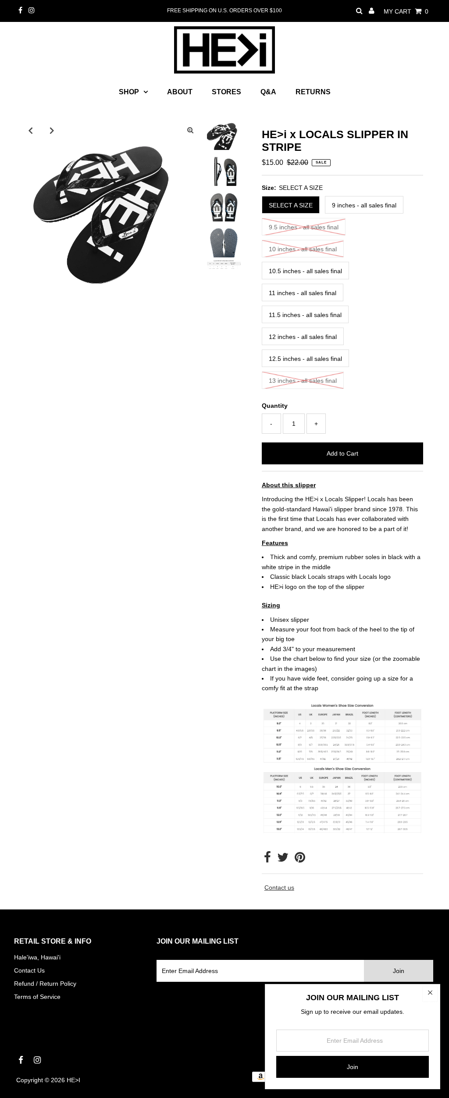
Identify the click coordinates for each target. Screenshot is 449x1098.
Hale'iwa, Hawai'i (37, 957)
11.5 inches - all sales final (305, 314)
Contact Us (29, 970)
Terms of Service (37, 996)
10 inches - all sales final (303, 249)
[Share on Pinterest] (300, 859)
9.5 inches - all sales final (304, 227)
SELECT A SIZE (291, 205)
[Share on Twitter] (283, 859)
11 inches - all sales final (302, 292)
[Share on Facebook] (267, 859)
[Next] (51, 130)
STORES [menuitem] (226, 92)
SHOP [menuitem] (129, 92)
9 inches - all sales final (364, 205)
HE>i (73, 1080)
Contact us (279, 887)
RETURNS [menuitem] (313, 92)
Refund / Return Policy (45, 983)
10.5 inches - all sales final (305, 270)
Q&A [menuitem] (268, 92)
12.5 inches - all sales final (305, 358)
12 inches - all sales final (303, 336)
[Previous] (30, 130)
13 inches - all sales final (303, 380)
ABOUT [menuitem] (179, 92)
